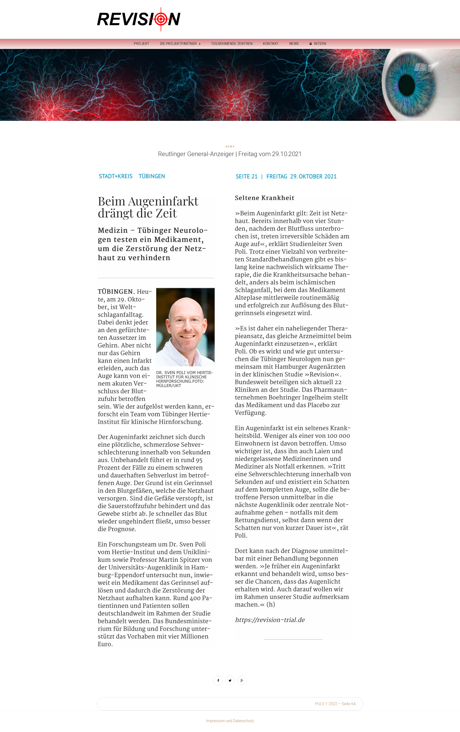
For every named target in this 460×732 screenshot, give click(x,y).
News (294, 44)
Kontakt (271, 44)
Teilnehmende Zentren (232, 44)
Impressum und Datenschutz (230, 721)
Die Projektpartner (178, 44)
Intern (320, 44)
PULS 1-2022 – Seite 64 (335, 704)
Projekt (142, 44)
